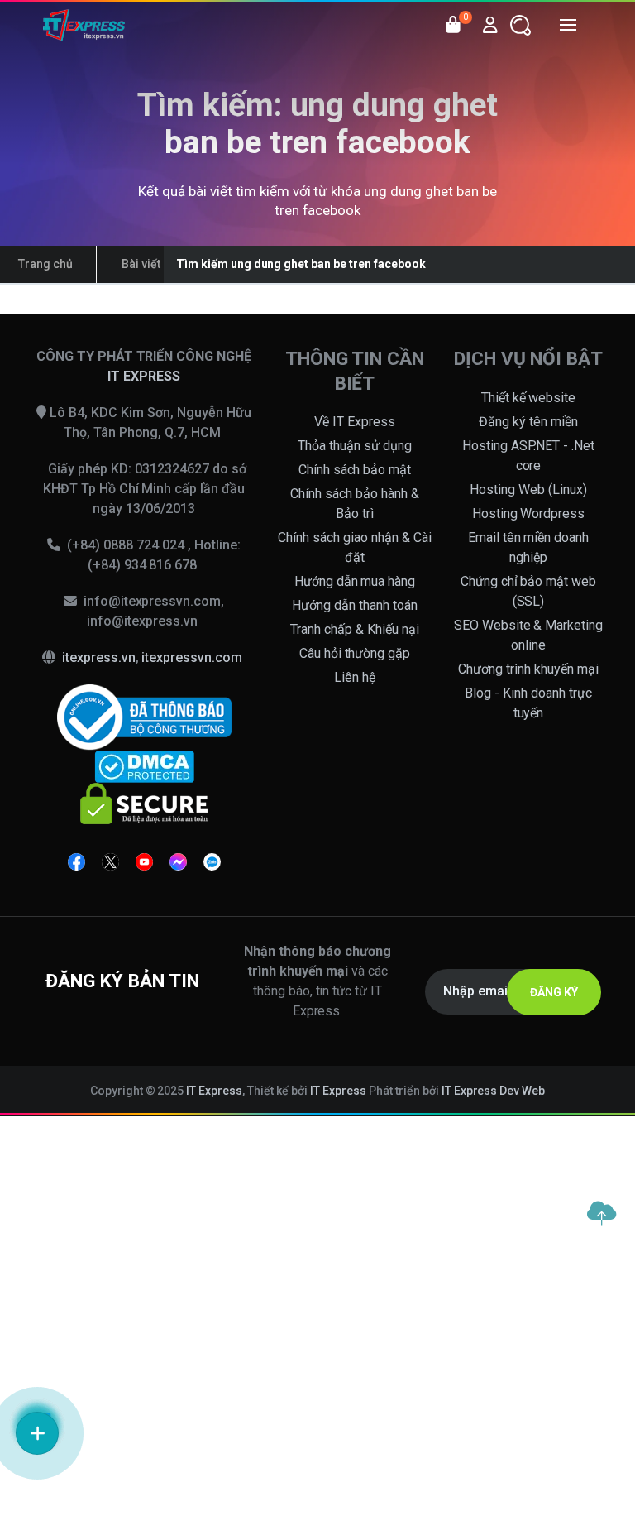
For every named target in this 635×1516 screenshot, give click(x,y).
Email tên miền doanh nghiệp (529, 547)
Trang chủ (45, 264)
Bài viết (141, 264)
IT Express (214, 1090)
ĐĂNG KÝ (554, 992)
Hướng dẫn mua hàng (355, 581)
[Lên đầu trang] (601, 1213)
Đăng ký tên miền (528, 421)
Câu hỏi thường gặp (355, 653)
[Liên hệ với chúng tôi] (37, 1433)
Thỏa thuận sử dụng (355, 445)
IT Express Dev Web (494, 1090)
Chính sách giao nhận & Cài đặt (355, 547)
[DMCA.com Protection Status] (144, 766)
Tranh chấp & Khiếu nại (354, 629)
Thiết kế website (528, 397)
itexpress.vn (99, 657)
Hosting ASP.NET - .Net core (528, 455)
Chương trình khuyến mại (528, 669)
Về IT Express (354, 421)
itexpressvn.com (191, 657)
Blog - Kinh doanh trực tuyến (528, 703)
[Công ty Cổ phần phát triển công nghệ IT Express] (84, 24)
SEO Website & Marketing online (529, 635)
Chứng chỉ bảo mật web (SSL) (529, 591)
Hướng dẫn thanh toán (355, 605)
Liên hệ (354, 677)
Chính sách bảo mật (355, 469)
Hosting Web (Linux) (528, 489)
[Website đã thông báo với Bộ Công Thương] (144, 716)
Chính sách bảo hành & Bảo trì (354, 503)
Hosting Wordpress (528, 513)
